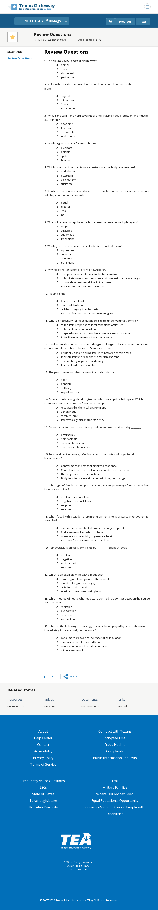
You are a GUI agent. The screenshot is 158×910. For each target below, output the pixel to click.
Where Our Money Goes (115, 794)
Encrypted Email (115, 738)
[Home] (31, 6)
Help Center (43, 738)
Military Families (114, 787)
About (43, 731)
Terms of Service (43, 764)
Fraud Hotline (114, 744)
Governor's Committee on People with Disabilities (114, 810)
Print (54, 676)
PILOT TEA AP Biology (42, 20)
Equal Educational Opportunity (114, 800)
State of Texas (43, 794)
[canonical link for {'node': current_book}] (110, 21)
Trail (114, 781)
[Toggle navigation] (147, 6)
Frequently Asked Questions (43, 781)
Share (73, 676)
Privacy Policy (43, 757)
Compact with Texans (114, 731)
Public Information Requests (115, 757)
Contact (43, 744)
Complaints (115, 751)
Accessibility (43, 751)
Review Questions (19, 58)
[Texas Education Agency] (75, 841)
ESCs (43, 787)
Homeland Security (43, 807)
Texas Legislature (43, 800)
